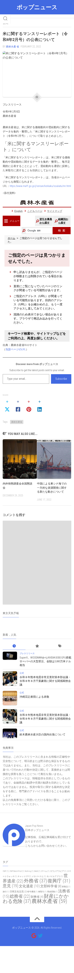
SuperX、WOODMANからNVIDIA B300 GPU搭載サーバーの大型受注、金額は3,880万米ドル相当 (45, 661)
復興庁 (59, 880)
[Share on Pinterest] (28, 405)
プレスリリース (27, 653)
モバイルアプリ (55, 876)
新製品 (66, 886)
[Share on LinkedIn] (39, 405)
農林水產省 (16, 422)
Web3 (37, 871)
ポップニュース (37, 7)
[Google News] (33, 935)
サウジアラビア (58, 871)
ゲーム (45, 871)
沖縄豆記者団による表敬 (34, 696)
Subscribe (61, 378)
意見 (10, 885)
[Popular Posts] (37, 646)
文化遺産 (29, 886)
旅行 (6, 892)
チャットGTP (24, 876)
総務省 (20, 896)
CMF (6, 871)
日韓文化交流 (18, 891)
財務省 (37, 896)
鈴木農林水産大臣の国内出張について (42, 734)
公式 (22, 673)
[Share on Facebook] (17, 405)
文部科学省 (50, 886)
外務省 (35, 881)
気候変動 (52, 892)
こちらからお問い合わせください (45, 845)
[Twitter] (40, 935)
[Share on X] (7, 405)
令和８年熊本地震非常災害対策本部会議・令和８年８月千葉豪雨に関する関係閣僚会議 (45, 681)
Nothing (29, 871)
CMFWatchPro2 (17, 871)
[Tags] (59, 646)
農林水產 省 (12, 46)
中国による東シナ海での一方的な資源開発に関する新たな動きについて (52, 487)
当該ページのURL (15, 349)
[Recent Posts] (14, 646)
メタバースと (39, 876)
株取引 (42, 892)
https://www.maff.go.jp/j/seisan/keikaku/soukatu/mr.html (40, 186)
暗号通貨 (32, 892)
